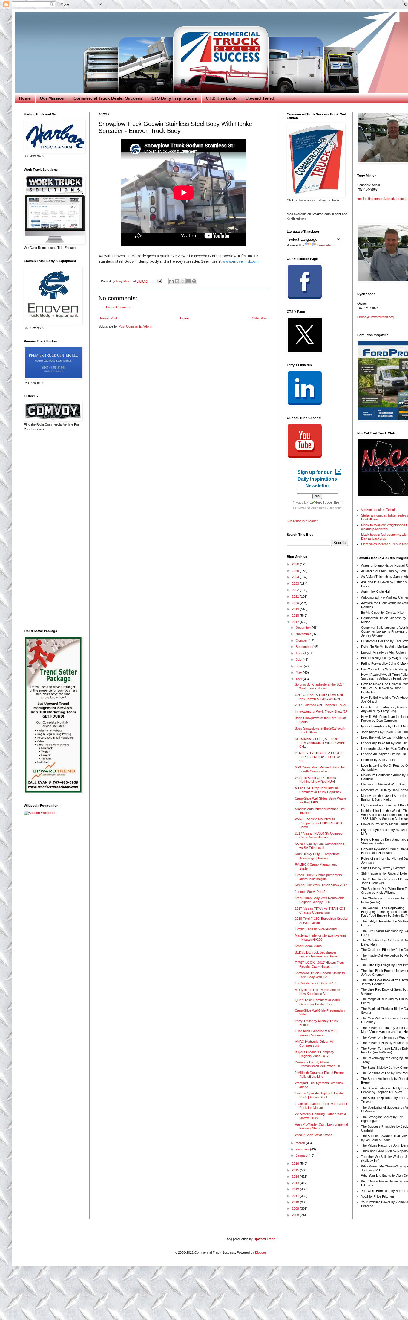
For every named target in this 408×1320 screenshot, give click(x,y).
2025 (296, 571)
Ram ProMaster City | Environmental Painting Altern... (321, 1126)
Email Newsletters (310, 507)
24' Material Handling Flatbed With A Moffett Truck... (320, 1116)
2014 (296, 1176)
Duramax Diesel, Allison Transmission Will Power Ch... (319, 1064)
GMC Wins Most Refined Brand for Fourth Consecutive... (320, 769)
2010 (296, 1202)
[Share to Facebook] (188, 281)
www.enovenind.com (241, 261)
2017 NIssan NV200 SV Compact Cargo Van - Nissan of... (319, 835)
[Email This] (171, 281)
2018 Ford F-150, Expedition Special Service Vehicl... (321, 920)
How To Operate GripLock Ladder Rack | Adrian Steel (319, 1095)
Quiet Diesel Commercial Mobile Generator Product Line (318, 1002)
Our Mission (52, 98)
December (304, 627)
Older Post (259, 318)
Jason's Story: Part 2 (310, 891)
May (299, 672)
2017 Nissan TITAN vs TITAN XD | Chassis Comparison (320, 910)
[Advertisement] (52, 530)
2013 (296, 1183)
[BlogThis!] (177, 281)
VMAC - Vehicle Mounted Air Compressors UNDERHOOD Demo (318, 823)
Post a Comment (118, 307)
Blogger (260, 1252)
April (299, 679)
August (301, 653)
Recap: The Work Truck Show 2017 (321, 885)
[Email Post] (159, 281)
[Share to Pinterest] (194, 281)
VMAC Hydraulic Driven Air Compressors (314, 1043)
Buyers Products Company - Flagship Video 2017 (315, 1054)
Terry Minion (124, 281)
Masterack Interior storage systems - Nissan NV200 (321, 937)
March (301, 1143)
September (304, 646)
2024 (296, 577)
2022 (296, 590)
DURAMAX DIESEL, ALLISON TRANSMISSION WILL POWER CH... (320, 742)
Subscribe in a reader (302, 521)
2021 (296, 596)
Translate (324, 245)
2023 (296, 583)
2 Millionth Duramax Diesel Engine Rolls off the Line (319, 1074)
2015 (296, 1170)
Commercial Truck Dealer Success (107, 98)
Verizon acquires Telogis (378, 509)
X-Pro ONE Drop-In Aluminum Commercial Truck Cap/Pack (318, 790)
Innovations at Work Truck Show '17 (321, 711)
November (304, 634)
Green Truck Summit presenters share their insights (318, 877)
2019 (296, 609)
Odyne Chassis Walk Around (316, 929)
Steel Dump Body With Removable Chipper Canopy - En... (319, 900)
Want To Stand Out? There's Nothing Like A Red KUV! (315, 779)
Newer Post (108, 318)
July (299, 659)
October (302, 640)
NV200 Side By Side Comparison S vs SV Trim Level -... (320, 845)
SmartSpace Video (308, 946)
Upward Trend (260, 98)
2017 (296, 622)
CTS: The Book (221, 98)
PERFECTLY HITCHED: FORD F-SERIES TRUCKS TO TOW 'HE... (320, 756)
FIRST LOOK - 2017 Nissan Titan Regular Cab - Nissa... (319, 964)
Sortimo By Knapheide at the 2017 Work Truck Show (319, 686)
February (303, 1149)
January (302, 1155)
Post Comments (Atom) (136, 326)
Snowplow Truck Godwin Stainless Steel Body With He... (320, 975)
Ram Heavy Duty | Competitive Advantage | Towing (317, 856)
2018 (296, 615)
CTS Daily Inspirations (174, 98)
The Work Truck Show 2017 (315, 983)
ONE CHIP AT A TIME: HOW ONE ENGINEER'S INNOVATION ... (319, 697)
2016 (296, 1163)
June (300, 666)
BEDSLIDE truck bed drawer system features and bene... (317, 954)
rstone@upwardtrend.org (375, 317)
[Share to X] (183, 281)
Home (25, 98)
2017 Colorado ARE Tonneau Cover (320, 705)
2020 (296, 603)
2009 (296, 1208)
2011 (296, 1196)
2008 (296, 1215)
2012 (296, 1189)
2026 (296, 564)
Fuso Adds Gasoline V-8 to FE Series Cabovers (316, 1033)
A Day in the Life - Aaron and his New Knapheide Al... (318, 991)
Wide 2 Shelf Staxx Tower (313, 1135)
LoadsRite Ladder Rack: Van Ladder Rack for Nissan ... (321, 1105)
